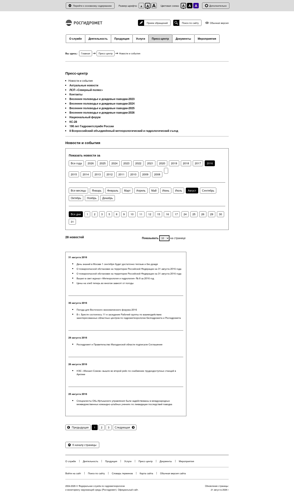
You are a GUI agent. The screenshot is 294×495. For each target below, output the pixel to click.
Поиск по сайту (190, 23)
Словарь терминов (122, 473)
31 (72, 222)
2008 (157, 174)
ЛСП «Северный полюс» (86, 90)
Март (127, 190)
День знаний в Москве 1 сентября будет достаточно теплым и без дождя (117, 264)
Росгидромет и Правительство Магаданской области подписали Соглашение (119, 344)
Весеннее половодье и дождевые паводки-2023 (102, 99)
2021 (150, 163)
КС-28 (73, 122)
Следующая (122, 427)
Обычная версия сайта (173, 473)
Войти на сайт (73, 473)
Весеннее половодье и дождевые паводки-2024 (102, 103)
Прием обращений (157, 23)
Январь (96, 190)
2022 (138, 163)
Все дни (76, 214)
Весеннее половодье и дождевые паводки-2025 (102, 108)
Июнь (165, 190)
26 (202, 214)
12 (149, 214)
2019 (174, 163)
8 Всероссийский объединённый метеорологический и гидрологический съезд (123, 131)
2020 (162, 163)
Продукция (121, 39)
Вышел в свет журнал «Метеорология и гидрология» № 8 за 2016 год (115, 278)
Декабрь (107, 198)
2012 (110, 174)
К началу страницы (84, 445)
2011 (121, 174)
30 (220, 214)
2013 (98, 174)
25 (193, 214)
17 (176, 214)
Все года (76, 163)
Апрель (140, 190)
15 (158, 214)
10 (132, 214)
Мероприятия (207, 39)
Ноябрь (91, 198)
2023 (126, 163)
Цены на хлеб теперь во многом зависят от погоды (105, 283)
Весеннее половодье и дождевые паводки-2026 (102, 112)
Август (192, 190)
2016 (210, 163)
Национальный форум (85, 117)
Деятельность (98, 39)
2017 (198, 163)
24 (185, 214)
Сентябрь (208, 190)
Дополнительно (218, 5)
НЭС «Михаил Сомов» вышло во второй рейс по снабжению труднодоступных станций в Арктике (126, 372)
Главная (85, 53)
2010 (133, 174)
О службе (75, 39)
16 (167, 214)
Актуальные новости (83, 85)
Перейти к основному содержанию (92, 5)
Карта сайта (146, 473)
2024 (114, 163)
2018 (186, 163)
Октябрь (76, 198)
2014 (86, 174)
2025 (103, 163)
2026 (91, 163)
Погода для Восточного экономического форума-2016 (107, 309)
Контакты (76, 94)
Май (154, 190)
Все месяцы (78, 190)
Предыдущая (80, 427)
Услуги (140, 39)
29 (211, 214)
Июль (178, 190)
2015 (74, 174)
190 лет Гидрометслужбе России (91, 126)
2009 (145, 174)
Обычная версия (219, 23)
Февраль (112, 190)
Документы (183, 39)
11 (140, 214)
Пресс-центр (160, 39)
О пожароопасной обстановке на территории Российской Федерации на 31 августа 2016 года (129, 268)
